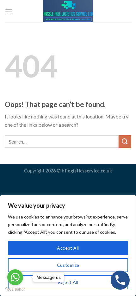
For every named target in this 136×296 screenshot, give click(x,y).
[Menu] (8, 11)
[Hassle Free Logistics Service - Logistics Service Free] (68, 11)
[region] (68, 245)
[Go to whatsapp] (15, 277)
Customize (68, 265)
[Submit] (125, 141)
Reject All (68, 282)
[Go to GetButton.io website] (15, 289)
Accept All (68, 248)
